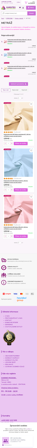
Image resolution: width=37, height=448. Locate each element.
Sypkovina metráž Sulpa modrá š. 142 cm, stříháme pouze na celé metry (19, 54)
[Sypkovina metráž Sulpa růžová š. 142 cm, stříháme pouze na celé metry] (18, 209)
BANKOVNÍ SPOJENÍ (11, 322)
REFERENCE (9, 325)
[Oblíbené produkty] (20, 7)
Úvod (2, 18)
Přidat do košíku (20, 143)
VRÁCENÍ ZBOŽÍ (10, 362)
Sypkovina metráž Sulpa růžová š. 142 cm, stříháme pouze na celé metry (19, 40)
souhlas (28, 429)
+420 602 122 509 (6, 1)
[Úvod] (8, 8)
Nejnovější (6, 90)
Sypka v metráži (19, 18)
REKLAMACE (9, 364)
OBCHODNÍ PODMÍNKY (12, 356)
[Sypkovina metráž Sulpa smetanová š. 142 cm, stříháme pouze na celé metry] (18, 116)
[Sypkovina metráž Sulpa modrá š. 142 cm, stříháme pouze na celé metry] (18, 162)
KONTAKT (8, 320)
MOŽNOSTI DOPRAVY (12, 358)
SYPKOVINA (9, 18)
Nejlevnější (15, 90)
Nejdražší (24, 90)
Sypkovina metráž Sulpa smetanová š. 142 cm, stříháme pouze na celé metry (20, 67)
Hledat (31, 13)
